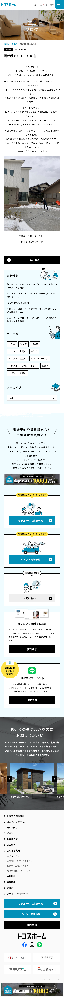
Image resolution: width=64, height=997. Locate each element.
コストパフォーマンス (18, 821)
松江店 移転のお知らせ (18, 302)
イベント (11, 833)
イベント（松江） (17, 358)
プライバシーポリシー (18, 893)
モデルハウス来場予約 (30, 520)
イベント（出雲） (17, 351)
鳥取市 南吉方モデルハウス (18, 870)
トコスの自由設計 (15, 815)
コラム (12, 344)
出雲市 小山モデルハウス (17, 866)
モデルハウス (13, 856)
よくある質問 (13, 850)
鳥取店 (45, 365)
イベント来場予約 (31, 559)
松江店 (34, 351)
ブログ (14, 44)
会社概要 (11, 876)
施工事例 (11, 844)
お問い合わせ (30, 598)
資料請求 (32, 649)
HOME (6, 44)
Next (54, 779)
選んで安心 (12, 827)
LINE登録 (32, 700)
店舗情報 (11, 881)
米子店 (23, 344)
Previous (9, 779)
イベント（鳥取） (17, 373)
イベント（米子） (40, 358)
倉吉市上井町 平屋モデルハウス (20, 861)
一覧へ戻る (33, 260)
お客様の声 (12, 839)
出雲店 (35, 344)
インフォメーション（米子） (23, 365)
